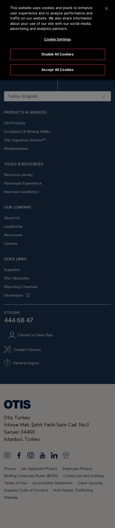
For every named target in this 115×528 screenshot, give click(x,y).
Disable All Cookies (57, 54)
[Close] (106, 8)
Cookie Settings (57, 39)
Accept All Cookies (57, 69)
